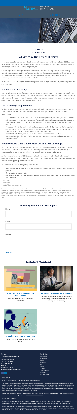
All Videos (43, 373)
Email (7, 222)
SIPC (52, 401)
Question (7, 235)
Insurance (43, 363)
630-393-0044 (57, 15)
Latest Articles (44, 371)
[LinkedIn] (19, 15)
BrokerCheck (37, 380)
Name (7, 209)
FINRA (48, 401)
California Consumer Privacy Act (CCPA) (53, 393)
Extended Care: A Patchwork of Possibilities (20, 294)
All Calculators (44, 375)
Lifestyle (42, 369)
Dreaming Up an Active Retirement (20, 336)
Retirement (43, 357)
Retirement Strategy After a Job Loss (56, 293)
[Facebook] (22, 15)
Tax (41, 365)
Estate (42, 361)
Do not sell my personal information (34, 395)
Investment (43, 359)
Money (42, 367)
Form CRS (8, 377)
